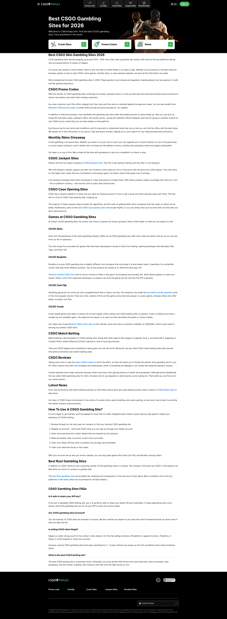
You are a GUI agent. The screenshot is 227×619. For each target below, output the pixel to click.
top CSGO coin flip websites (159, 292)
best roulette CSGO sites (63, 274)
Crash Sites (91, 589)
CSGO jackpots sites (93, 163)
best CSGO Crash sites (82, 324)
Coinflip (70, 589)
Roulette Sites (130, 589)
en (175, 4)
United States (148, 603)
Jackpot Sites (111, 589)
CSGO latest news (166, 390)
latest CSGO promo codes (63, 107)
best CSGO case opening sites (91, 207)
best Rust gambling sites (63, 476)
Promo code (53, 589)
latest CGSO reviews (84, 362)
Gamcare (154, 612)
